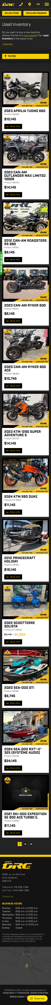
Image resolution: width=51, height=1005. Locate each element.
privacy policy (8, 993)
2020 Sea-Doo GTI (19, 688)
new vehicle (30, 35)
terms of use (24, 993)
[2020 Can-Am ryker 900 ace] (25, 345)
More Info (15, 126)
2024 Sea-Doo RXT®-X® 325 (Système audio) (23, 751)
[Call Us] (21, 4)
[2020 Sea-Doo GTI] (25, 666)
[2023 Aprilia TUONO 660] (25, 89)
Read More (7, 44)
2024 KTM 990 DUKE (20, 496)
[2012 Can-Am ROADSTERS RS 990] (25, 219)
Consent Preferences (39, 993)
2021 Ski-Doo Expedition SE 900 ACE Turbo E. (25, 816)
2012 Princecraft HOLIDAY (19, 560)
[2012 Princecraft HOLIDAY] (25, 536)
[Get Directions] (29, 4)
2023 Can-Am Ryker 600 (25, 305)
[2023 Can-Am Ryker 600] (25, 284)
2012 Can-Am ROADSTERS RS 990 (25, 242)
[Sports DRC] (8, 4)
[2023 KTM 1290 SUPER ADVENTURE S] (25, 410)
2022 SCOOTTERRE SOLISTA (19, 625)
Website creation (17, 996)
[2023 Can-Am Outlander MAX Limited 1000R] (25, 151)
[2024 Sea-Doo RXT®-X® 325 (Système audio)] (25, 727)
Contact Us (8, 896)
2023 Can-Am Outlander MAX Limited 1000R (25, 176)
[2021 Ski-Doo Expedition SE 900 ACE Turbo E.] (25, 792)
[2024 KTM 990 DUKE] (25, 475)
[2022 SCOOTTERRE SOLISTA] (25, 601)
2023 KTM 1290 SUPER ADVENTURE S (22, 434)
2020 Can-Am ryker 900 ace (25, 369)
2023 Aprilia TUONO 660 (24, 111)
